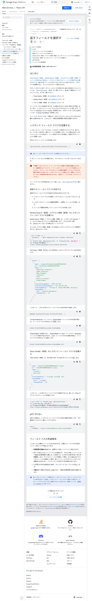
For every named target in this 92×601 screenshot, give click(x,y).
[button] (11, 43)
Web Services (7, 8)
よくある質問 (30, 555)
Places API (20, 8)
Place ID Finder (30, 561)
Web (48, 561)
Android (49, 555)
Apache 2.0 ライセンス (49, 506)
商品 (33, 2)
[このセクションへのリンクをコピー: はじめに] (40, 74)
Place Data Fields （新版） (44, 90)
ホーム (31, 29)
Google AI (29, 587)
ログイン (87, 2)
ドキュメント (35, 31)
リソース (22, 11)
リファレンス (13, 11)
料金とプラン (70, 555)
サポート (69, 561)
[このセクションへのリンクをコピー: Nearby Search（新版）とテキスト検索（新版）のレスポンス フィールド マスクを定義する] (55, 215)
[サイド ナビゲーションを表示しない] (21, 598)
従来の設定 (31, 11)
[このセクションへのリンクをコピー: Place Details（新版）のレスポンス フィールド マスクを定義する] (33, 354)
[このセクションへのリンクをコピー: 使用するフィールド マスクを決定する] (63, 189)
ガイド (4, 11)
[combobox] (59, 2)
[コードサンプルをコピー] (80, 233)
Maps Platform (19, 2)
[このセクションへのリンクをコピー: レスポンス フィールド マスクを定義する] (71, 126)
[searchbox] (12, 17)
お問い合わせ (79, 8)
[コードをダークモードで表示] (80, 144)
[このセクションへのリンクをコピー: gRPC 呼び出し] (44, 414)
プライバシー (37, 597)
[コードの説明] (77, 144)
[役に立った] (77, 29)
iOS (48, 558)
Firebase (28, 581)
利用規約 (69, 564)
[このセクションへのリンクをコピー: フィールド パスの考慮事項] (58, 439)
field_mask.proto (67, 182)
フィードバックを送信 (73, 38)
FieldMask (53, 96)
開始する (66, 8)
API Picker (29, 558)
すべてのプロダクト (31, 590)
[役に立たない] (80, 29)
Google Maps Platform (50, 29)
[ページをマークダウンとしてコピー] (40, 41)
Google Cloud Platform (32, 584)
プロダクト (39, 29)
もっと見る (40, 2)
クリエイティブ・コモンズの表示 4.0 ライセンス (64, 504)
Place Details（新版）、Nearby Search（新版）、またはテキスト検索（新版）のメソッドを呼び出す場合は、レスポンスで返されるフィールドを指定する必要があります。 (55, 80)
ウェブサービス (51, 564)
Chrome (28, 578)
